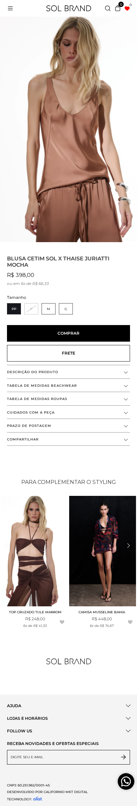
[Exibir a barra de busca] (107, 9)
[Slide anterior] (9, 545)
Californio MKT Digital (66, 792)
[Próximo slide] (128, 545)
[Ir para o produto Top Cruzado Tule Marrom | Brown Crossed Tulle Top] (34, 551)
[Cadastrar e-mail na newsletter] (124, 757)
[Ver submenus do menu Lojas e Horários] (127, 718)
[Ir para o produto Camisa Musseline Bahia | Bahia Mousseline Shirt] (102, 551)
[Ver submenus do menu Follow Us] (127, 731)
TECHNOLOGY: (19, 799)
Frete (68, 353)
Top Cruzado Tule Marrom (35, 612)
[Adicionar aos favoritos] (62, 622)
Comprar (68, 333)
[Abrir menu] (16, 8)
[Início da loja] (68, 8)
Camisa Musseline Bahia (101, 612)
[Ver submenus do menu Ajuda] (127, 705)
